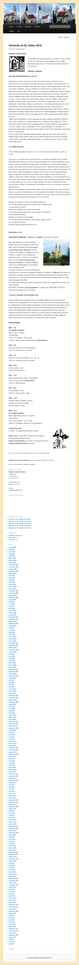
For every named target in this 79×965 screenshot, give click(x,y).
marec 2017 (12, 793)
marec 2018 (12, 767)
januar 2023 (12, 641)
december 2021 (13, 669)
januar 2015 (12, 850)
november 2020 (13, 698)
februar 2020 (12, 717)
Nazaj (59, 37)
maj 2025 (11, 580)
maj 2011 (11, 944)
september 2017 (14, 780)
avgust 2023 (12, 626)
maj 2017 (11, 789)
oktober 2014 (13, 857)
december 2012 (13, 904)
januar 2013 (12, 902)
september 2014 (14, 859)
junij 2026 (12, 552)
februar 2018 (12, 769)
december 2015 (13, 826)
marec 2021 (12, 689)
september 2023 (14, 623)
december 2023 (13, 617)
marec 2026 (12, 558)
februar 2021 (12, 691)
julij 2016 (11, 811)
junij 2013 (12, 891)
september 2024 (14, 597)
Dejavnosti (28, 27)
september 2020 (14, 702)
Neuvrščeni (12, 537)
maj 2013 (11, 894)
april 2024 (12, 608)
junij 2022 (12, 656)
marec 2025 (12, 584)
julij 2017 (11, 785)
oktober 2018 (13, 752)
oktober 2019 (13, 726)
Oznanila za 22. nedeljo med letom (20, 519)
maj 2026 (11, 554)
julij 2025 (11, 576)
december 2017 (13, 774)
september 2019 (14, 728)
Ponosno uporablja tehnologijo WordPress (39, 958)
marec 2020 (12, 715)
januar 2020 (12, 719)
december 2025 (13, 565)
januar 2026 (12, 563)
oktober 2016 (13, 804)
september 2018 (14, 754)
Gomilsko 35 (12, 474)
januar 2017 (12, 798)
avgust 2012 (12, 913)
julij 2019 (11, 732)
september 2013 (14, 885)
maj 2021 (11, 685)
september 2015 (14, 833)
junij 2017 (12, 787)
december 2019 (13, 722)
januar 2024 (12, 615)
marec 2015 (12, 846)
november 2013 (13, 881)
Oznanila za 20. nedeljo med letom (20, 523)
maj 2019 (11, 737)
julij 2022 (11, 654)
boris (20, 453)
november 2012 (13, 907)
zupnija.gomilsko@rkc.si (16, 490)
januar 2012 (12, 926)
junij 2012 (12, 918)
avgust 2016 (12, 809)
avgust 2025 (12, 573)
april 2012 (12, 922)
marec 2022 (12, 663)
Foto (18, 31)
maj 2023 (11, 632)
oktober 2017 (13, 778)
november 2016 (13, 802)
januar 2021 (12, 693)
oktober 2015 (13, 830)
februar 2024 (12, 613)
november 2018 (13, 750)
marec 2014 (12, 872)
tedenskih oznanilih (29, 464)
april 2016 (12, 817)
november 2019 (13, 724)
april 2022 (12, 660)
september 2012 (14, 911)
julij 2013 (11, 889)
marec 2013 (12, 898)
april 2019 (12, 739)
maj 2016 (11, 815)
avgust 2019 (12, 730)
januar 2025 (12, 589)
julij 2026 (11, 549)
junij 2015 (12, 839)
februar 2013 (12, 900)
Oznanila (37, 27)
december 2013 (13, 878)
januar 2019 (12, 745)
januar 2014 (12, 876)
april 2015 (12, 844)
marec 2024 (12, 610)
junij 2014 (12, 865)
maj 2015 (11, 841)
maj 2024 (11, 606)
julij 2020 (11, 706)
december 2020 (13, 695)
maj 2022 (11, 658)
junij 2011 (12, 942)
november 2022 (13, 645)
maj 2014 (11, 867)
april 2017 (12, 791)
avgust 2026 (12, 547)
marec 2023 (12, 637)
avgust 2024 (12, 600)
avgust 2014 (12, 861)
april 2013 (12, 896)
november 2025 (13, 567)
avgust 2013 (12, 887)
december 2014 (13, 852)
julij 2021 (11, 680)
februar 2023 (12, 639)
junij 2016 (12, 813)
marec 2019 (12, 741)
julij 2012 (11, 915)
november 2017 (13, 776)
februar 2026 (12, 560)
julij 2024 (11, 602)
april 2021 (12, 687)
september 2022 (14, 650)
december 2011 (13, 929)
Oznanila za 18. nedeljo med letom (20, 528)
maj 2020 (11, 711)
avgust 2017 (12, 782)
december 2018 (13, 748)
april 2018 (12, 765)
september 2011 (14, 935)
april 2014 (12, 870)
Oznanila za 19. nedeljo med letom (20, 525)
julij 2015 (11, 837)
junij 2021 (12, 682)
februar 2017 (12, 796)
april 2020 (12, 713)
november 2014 (13, 854)
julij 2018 (11, 759)
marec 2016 (12, 820)
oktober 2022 (13, 647)
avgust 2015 (12, 835)
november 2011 (13, 931)
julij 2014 (11, 863)
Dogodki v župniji (14, 535)
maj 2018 (11, 763)
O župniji (19, 27)
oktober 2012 (13, 909)
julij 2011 (11, 939)
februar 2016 (12, 822)
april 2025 (12, 582)
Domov (11, 27)
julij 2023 (11, 628)
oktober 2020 (13, 700)
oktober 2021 (13, 674)
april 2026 (12, 556)
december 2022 (13, 643)
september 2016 (14, 807)
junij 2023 (12, 630)
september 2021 (14, 676)
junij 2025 (12, 578)
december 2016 (13, 800)
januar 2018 (12, 772)
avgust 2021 (12, 678)
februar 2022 (12, 665)
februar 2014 (12, 874)
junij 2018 (12, 761)
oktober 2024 (13, 595)
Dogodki (11, 31)
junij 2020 (12, 708)
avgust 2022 (12, 652)
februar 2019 (12, 743)
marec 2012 (12, 924)
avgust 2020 (12, 704)
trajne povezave (44, 453)
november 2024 (13, 593)
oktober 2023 (13, 621)
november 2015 (13, 828)
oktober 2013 (13, 883)
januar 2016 (12, 824)
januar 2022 (12, 667)
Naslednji (66, 37)
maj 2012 (11, 920)
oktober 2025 (13, 569)
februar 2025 (12, 586)
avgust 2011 (12, 937)
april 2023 (12, 634)
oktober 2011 (13, 933)
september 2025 (14, 571)
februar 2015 (12, 848)
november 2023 (13, 619)
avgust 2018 (12, 756)
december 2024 (13, 591)
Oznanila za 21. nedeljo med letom (20, 521)
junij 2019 (12, 735)
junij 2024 (12, 604)
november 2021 (13, 671)
